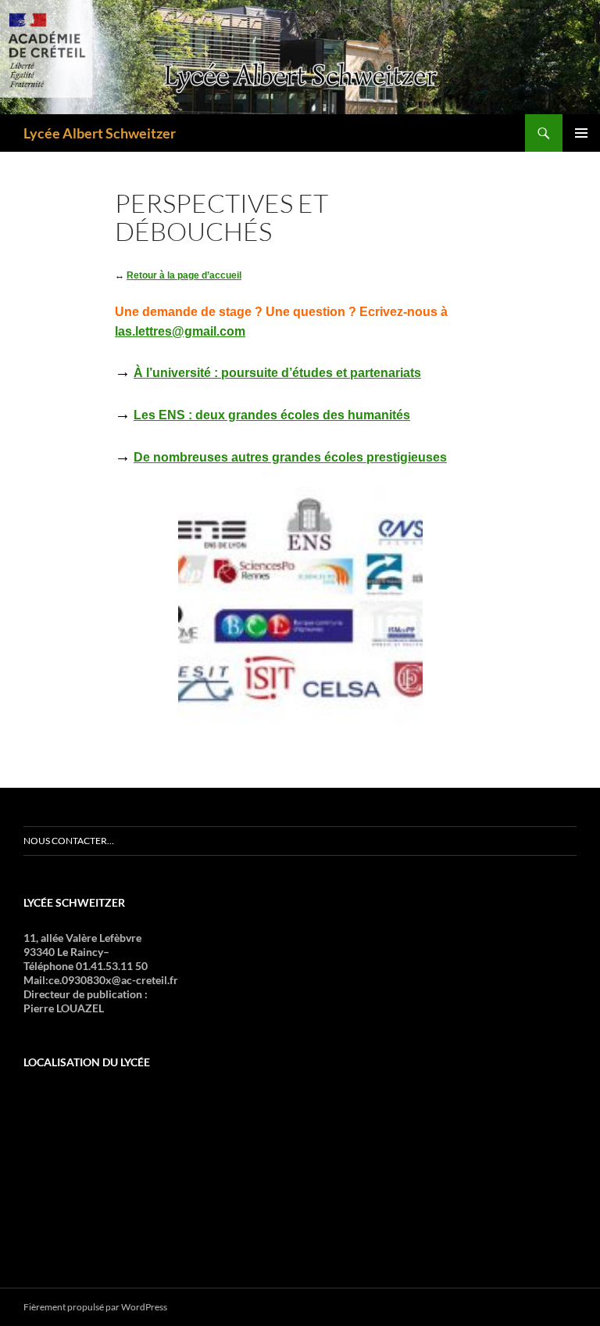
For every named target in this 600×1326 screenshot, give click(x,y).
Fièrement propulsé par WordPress (95, 1307)
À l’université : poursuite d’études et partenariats (277, 372)
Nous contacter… (68, 840)
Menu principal (581, 133)
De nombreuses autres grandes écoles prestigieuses (290, 457)
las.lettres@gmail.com (180, 331)
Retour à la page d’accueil (184, 275)
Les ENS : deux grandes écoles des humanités (272, 415)
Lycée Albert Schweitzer (99, 133)
